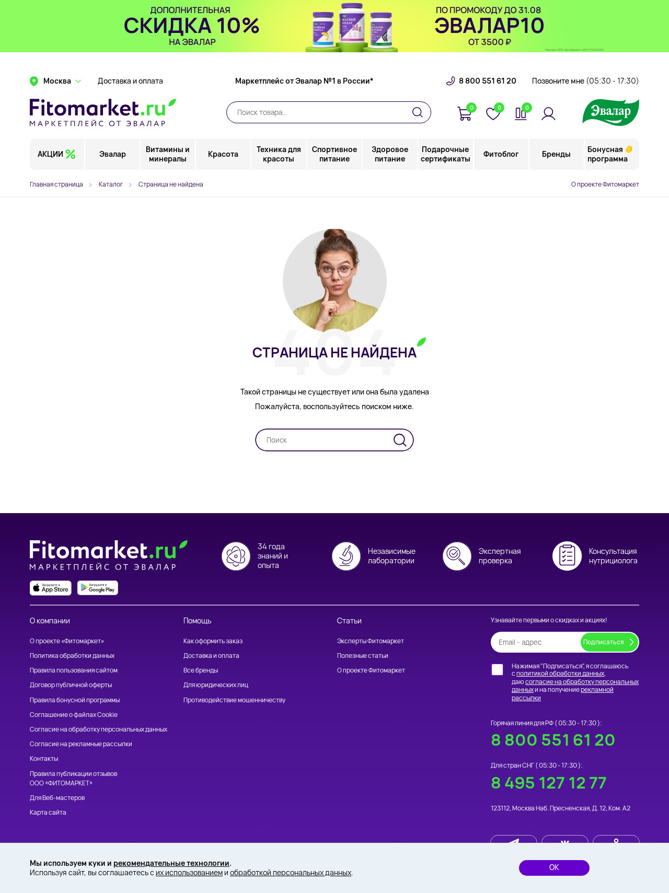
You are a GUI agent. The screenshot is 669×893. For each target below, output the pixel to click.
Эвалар (112, 154)
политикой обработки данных (560, 673)
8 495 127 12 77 (549, 782)
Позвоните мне (585, 81)
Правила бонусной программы (75, 699)
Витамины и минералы (168, 154)
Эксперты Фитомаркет (370, 640)
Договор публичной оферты (71, 684)
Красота (223, 154)
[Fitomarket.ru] (103, 112)
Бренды (556, 154)
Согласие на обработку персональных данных (98, 729)
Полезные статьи (362, 655)
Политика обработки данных (72, 655)
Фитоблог (500, 154)
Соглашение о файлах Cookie (74, 714)
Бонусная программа (607, 154)
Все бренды (200, 670)
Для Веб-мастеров (57, 797)
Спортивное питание (334, 154)
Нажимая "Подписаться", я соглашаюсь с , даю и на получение (575, 682)
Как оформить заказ (213, 640)
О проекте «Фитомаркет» (67, 640)
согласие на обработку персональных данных (575, 685)
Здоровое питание (390, 154)
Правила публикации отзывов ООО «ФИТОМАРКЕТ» (73, 778)
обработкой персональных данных (290, 872)
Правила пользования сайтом (74, 670)
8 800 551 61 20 (487, 81)
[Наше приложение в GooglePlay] (98, 588)
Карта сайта (48, 812)
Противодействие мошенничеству (234, 699)
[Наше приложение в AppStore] (51, 588)
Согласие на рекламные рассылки (81, 743)
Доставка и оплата (130, 81)
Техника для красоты (279, 154)
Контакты (44, 758)
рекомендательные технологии (171, 863)
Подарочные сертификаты (445, 154)
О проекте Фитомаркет (605, 184)
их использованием (189, 872)
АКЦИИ (50, 154)
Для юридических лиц (215, 684)
